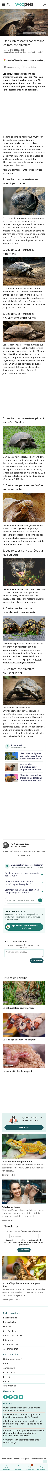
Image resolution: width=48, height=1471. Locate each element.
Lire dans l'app (13, 67)
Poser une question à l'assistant (20, 900)
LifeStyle (7, 1326)
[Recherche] (8, 4)
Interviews (8, 1340)
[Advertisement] (24, 812)
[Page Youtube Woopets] (21, 1397)
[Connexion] (44, 4)
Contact (7, 1381)
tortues (22, 143)
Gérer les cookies (38, 1459)
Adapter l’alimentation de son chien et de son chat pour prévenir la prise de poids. (23, 1424)
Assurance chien (11, 1344)
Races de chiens (11, 1317)
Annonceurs (9, 1368)
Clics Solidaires (10, 1331)
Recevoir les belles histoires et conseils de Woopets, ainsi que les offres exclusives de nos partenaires (24, 1242)
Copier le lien (30, 67)
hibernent (9, 254)
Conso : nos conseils (13, 1335)
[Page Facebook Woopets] (5, 1397)
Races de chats (10, 1322)
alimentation (26, 646)
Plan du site (7, 1459)
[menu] (4, 4)
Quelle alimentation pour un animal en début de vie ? (22, 1409)
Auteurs (7, 1363)
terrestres (31, 143)
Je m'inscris (24, 1250)
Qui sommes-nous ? (12, 1359)
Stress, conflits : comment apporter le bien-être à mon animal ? (21, 1416)
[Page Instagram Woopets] (15, 1397)
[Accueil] (24, 4)
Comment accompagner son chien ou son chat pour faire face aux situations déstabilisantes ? (23, 1433)
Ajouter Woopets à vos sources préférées (25, 60)
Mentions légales (21, 1459)
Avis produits (9, 1385)
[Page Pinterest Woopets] (10, 1397)
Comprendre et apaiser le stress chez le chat (22, 1441)
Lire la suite (25, 855)
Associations (9, 1372)
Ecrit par (12, 52)
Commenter (36, 960)
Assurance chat (10, 1348)
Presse (6, 1376)
